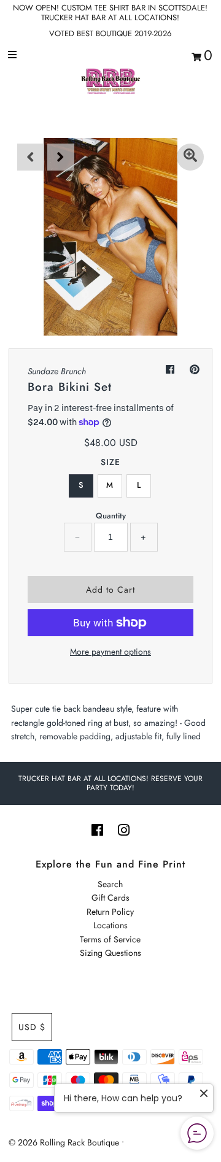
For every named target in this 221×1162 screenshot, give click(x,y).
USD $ (31, 1027)
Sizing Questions (110, 953)
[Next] (60, 157)
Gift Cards (110, 897)
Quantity (111, 515)
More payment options (110, 651)
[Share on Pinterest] (195, 370)
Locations (110, 925)
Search (110, 884)
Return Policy (110, 912)
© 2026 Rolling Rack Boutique (65, 1142)
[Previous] (30, 157)
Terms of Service (110, 939)
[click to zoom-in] (190, 157)
